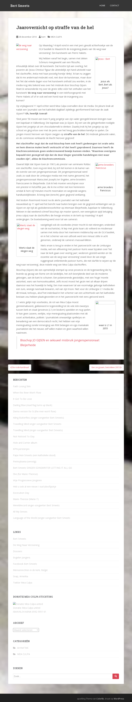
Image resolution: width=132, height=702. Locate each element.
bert (43, 36)
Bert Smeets (19, 6)
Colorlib (100, 698)
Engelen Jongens (21, 557)
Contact (114, 5)
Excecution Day (21, 492)
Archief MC (23, 647)
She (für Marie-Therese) (25, 474)
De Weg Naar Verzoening (26, 545)
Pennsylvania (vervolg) (24, 461)
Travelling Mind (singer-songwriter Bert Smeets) (38, 430)
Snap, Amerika (20, 576)
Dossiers (17, 551)
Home (102, 5)
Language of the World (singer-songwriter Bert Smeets (41, 517)
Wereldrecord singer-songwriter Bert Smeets (36, 505)
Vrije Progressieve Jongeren (27, 480)
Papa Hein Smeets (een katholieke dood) (34, 455)
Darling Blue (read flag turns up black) (32, 405)
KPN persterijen (21, 448)
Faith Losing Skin (22, 386)
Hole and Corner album (25, 442)
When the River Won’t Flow (27, 392)
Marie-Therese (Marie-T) (26, 499)
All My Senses (20, 511)
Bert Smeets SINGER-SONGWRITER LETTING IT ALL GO (42, 467)
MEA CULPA (56, 36)
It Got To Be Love (22, 398)
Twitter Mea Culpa (22, 582)
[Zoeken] (116, 676)
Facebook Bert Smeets (25, 563)
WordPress (119, 698)
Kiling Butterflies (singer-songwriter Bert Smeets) (38, 417)
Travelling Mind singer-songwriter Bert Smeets (37, 423)
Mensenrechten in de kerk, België (30, 570)
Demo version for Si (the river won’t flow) (34, 411)
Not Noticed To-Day (23, 436)
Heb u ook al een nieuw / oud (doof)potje (34, 486)
